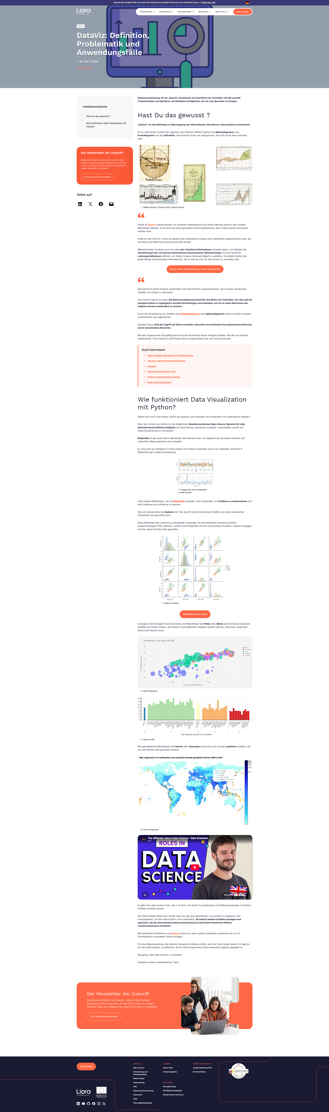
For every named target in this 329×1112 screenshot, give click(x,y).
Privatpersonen (146, 12)
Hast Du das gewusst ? (98, 116)
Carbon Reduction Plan (202, 1068)
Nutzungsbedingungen (142, 1103)
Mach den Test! (208, 2)
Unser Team (168, 1068)
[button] (249, 2)
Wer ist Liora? (138, 1068)
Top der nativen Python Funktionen (167, 361)
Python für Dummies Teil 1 (162, 371)
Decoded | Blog (169, 1086)
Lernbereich (86, 1066)
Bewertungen (138, 1078)
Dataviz (152, 224)
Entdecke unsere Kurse (195, 614)
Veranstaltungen (184, 12)
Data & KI (81, 26)
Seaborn (175, 933)
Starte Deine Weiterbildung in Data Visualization (195, 269)
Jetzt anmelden (242, 12)
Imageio (152, 366)
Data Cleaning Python (159, 382)
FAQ (135, 1086)
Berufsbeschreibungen (172, 1090)
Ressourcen (203, 12)
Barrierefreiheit (199, 1072)
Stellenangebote (170, 1072)
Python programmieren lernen (164, 377)
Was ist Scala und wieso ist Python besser (170, 355)
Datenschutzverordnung (143, 1091)
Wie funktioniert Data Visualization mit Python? (106, 125)
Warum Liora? (220, 12)
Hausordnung (138, 1082)
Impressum (137, 1095)
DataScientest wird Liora (173, 1095)
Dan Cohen (91, 61)
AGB (135, 1099)
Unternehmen (165, 12)
